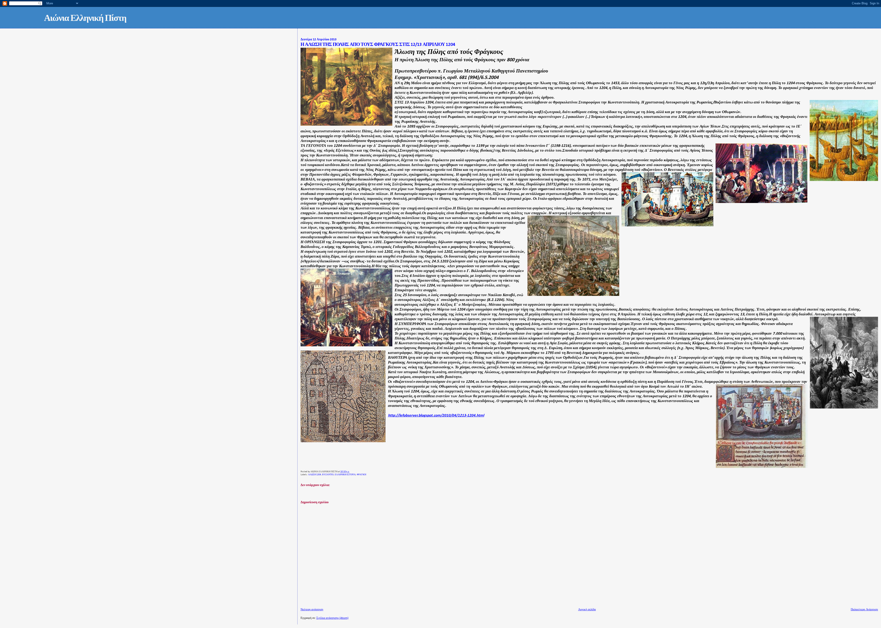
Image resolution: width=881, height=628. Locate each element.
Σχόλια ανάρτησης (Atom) (332, 618)
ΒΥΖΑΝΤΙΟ (328, 474)
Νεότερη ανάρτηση (312, 609)
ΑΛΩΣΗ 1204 (314, 474)
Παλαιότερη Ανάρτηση (864, 609)
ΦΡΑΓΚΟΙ (361, 474)
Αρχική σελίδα (587, 609)
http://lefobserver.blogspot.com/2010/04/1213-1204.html (436, 415)
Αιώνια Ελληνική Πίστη (85, 18)
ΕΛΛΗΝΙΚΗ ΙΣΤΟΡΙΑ (345, 474)
